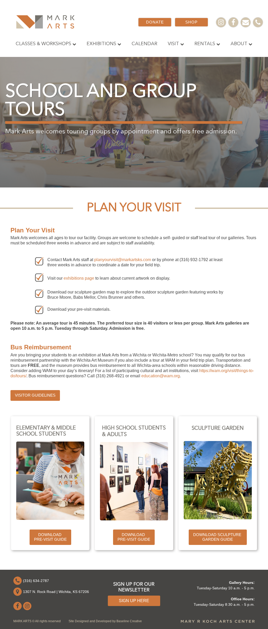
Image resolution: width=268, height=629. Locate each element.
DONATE (155, 22)
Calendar (144, 44)
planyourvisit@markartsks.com (122, 259)
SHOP (191, 22)
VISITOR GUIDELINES (35, 395)
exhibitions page (79, 278)
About (239, 44)
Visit (173, 44)
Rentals (204, 44)
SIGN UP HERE (134, 600)
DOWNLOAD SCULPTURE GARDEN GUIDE (217, 537)
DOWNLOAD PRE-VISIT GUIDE (50, 537)
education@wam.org (160, 376)
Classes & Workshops (43, 44)
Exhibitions (101, 44)
